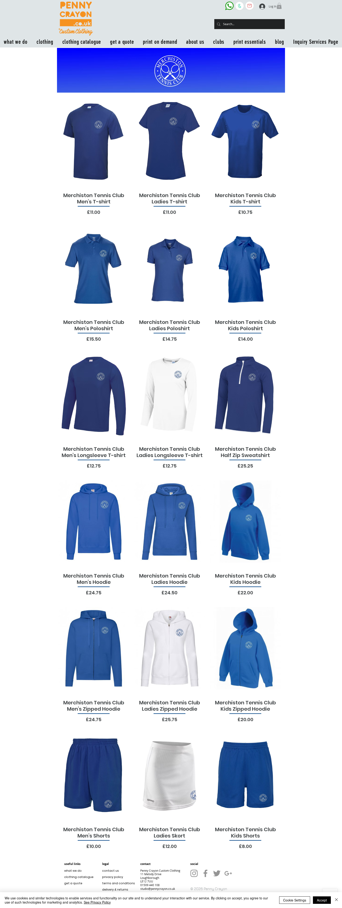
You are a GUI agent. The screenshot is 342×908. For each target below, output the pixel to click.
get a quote (73, 883)
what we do (73, 871)
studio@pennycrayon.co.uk (157, 889)
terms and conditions (117, 883)
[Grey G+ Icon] (228, 873)
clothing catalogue (79, 877)
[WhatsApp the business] (229, 5)
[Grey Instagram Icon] (194, 873)
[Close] (336, 900)
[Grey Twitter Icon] (217, 873)
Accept (322, 900)
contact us (110, 871)
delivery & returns (115, 889)
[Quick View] (93, 141)
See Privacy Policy (97, 902)
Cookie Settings (294, 900)
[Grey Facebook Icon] (205, 873)
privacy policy (112, 877)
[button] (279, 6)
